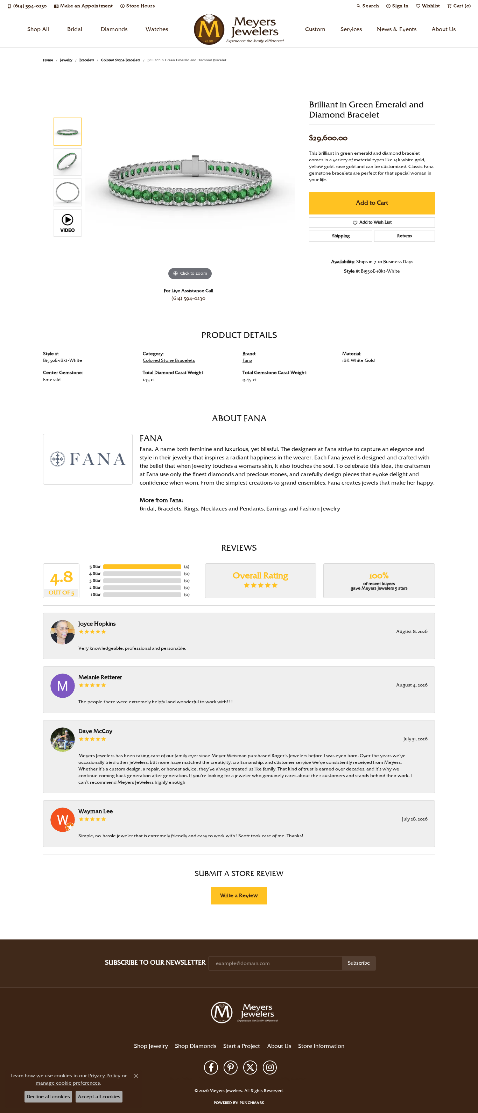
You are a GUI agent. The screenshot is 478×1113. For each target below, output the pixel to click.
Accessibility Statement (288, 1079)
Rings (191, 509)
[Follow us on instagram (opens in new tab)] (270, 1068)
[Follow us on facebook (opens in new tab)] (211, 1068)
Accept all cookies (99, 1096)
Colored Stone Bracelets (120, 60)
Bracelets (86, 60)
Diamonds (114, 29)
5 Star (95, 567)
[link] (27, 6)
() (186, 567)
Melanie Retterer (100, 677)
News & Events (396, 29)
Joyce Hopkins (96, 624)
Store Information (321, 1046)
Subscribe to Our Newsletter (155, 963)
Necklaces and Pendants (232, 509)
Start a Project (241, 1046)
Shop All (38, 29)
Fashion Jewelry (320, 509)
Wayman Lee (95, 811)
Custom (315, 29)
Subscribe (359, 963)
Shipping (341, 236)
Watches (157, 29)
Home (48, 60)
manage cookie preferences (68, 1083)
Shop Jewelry (151, 1046)
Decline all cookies (48, 1096)
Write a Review (239, 895)
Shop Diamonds (195, 1046)
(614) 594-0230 (188, 298)
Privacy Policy (210, 1079)
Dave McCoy (95, 731)
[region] (190, 177)
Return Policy (181, 1079)
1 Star (95, 595)
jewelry (66, 60)
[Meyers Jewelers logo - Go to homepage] (239, 29)
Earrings (276, 509)
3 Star (95, 581)
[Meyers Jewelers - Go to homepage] (246, 1014)
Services (351, 29)
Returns (404, 236)
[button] (367, 6)
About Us (443, 29)
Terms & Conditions (245, 1079)
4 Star (94, 574)
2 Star (95, 588)
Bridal (74, 29)
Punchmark (252, 1103)
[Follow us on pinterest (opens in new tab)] (231, 1068)
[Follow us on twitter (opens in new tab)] (250, 1068)
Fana (247, 360)
